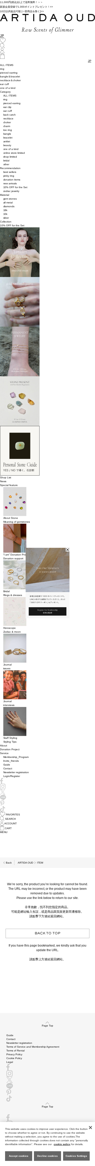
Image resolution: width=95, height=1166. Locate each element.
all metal (8, 202)
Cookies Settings (76, 1156)
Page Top (47, 1025)
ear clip (7, 107)
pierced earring (8, 72)
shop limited (10, 156)
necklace (8, 118)
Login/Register (11, 776)
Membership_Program (16, 757)
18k (5, 210)
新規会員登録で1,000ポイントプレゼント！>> (26, 6)
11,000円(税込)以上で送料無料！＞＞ (21, 2)
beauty (7, 145)
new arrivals (10, 183)
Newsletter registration (16, 772)
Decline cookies (47, 1156)
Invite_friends (11, 760)
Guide (6, 764)
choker (7, 122)
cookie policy (62, 1144)
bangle (7, 133)
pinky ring (8, 175)
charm (6, 126)
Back (9, 862)
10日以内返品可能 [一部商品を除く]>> (22, 11)
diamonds (9, 206)
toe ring (7, 130)
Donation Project (10, 749)
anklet (6, 141)
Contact (7, 768)
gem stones (10, 198)
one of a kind (7, 88)
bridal (6, 160)
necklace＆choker (10, 80)
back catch (9, 114)
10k (5, 214)
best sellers (9, 172)
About (3, 745)
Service (4, 753)
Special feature (9, 485)
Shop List (5, 477)
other (6, 164)
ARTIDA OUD (25, 862)
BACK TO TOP (48, 933)
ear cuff (4, 84)
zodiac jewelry (11, 191)
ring (2, 68)
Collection (5, 221)
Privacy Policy (14, 1054)
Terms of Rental (15, 1050)
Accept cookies (18, 1156)
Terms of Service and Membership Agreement (32, 1046)
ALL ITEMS (6, 65)
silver (6, 217)
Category (5, 91)
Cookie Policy (14, 1058)
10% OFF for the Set (15, 187)
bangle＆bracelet (10, 76)
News (3, 481)
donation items (12, 179)
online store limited (14, 152)
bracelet (8, 137)
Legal (9, 1062)
